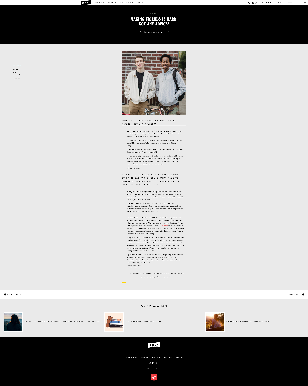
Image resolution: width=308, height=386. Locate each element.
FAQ (187, 353)
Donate (158, 353)
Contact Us (141, 2)
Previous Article (15, 294)
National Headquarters (131, 357)
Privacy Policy (178, 353)
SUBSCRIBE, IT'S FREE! (286, 2)
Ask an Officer (154, 13)
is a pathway (163, 225)
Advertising (167, 353)
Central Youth (144, 357)
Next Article (295, 294)
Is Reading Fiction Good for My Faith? (143, 322)
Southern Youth (167, 357)
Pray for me (266, 2)
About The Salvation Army (136, 353)
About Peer (123, 353)
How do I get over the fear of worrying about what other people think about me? (62, 322)
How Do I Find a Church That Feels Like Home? (248, 322)
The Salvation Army (154, 377)
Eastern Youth (156, 357)
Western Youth (179, 357)
